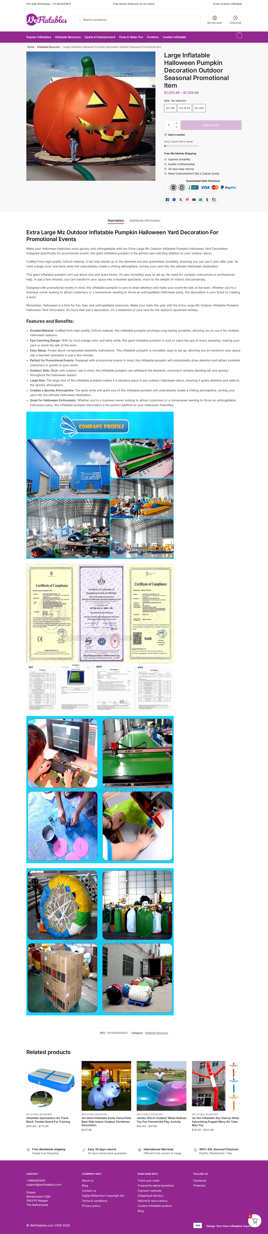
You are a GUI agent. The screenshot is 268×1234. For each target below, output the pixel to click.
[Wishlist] (70, 1066)
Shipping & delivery (150, 1195)
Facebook (199, 1180)
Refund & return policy (152, 1201)
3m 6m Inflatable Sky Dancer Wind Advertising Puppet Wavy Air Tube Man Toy (215, 1121)
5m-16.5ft (184, 108)
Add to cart (211, 125)
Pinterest (199, 1185)
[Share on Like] (167, 199)
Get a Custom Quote (207, 173)
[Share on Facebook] (174, 199)
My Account (214, 22)
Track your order (149, 1180)
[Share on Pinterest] (187, 199)
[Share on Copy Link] (214, 199)
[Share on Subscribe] (200, 199)
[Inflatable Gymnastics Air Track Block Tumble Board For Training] (51, 1086)
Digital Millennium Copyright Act (103, 1195)
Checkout (235, 22)
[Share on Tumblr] (207, 199)
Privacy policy (91, 1206)
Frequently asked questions (156, 1185)
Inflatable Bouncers (48, 46)
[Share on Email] (194, 199)
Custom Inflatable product (155, 1206)
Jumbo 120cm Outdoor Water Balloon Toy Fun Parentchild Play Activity (161, 1119)
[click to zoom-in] (91, 116)
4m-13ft (170, 108)
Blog (85, 1185)
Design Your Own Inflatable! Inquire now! (232, 1226)
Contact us (89, 1190)
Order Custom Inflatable (227, 3)
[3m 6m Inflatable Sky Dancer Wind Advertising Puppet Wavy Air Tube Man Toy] (217, 1086)
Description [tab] (116, 220)
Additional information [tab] (144, 220)
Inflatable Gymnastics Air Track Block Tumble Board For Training (48, 1119)
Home (30, 46)
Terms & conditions (94, 1201)
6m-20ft (199, 108)
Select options (51, 1137)
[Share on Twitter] (180, 199)
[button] (176, 123)
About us (88, 1180)
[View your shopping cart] (239, 37)
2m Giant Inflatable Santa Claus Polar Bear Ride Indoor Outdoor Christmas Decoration (106, 1121)
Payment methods (149, 1190)
